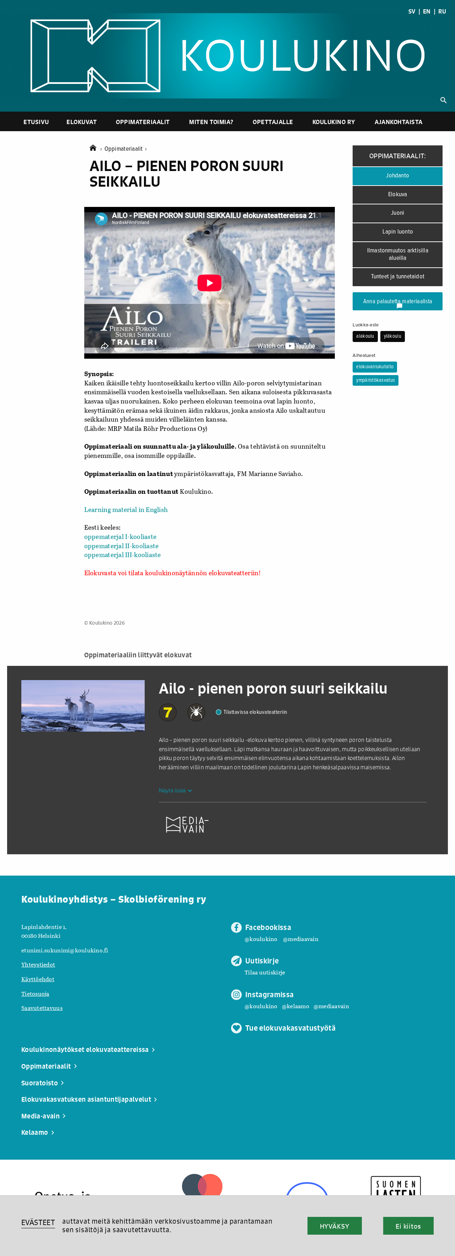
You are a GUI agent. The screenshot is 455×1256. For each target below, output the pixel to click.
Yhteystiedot (38, 964)
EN (427, 11)
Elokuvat (81, 121)
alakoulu (365, 336)
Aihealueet (364, 355)
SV (412, 11)
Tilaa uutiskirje (265, 972)
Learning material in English (126, 509)
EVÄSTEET (38, 1222)
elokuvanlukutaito (375, 366)
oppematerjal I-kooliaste (120, 536)
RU (442, 11)
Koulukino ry (333, 121)
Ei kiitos (408, 1226)
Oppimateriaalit (143, 121)
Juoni (397, 213)
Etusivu (36, 121)
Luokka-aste (366, 325)
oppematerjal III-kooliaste (122, 554)
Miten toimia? (211, 121)
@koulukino (261, 939)
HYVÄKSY (334, 1226)
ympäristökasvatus (375, 380)
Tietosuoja (35, 993)
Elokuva (397, 195)
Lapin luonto (397, 232)
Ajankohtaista (399, 121)
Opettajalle (273, 121)
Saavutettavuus (42, 1008)
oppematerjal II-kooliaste (121, 545)
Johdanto (397, 176)
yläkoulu (392, 336)
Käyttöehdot (37, 979)
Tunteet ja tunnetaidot (397, 277)
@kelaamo (295, 1006)
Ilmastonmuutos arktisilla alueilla (397, 254)
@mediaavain (300, 939)
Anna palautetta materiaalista (398, 303)
